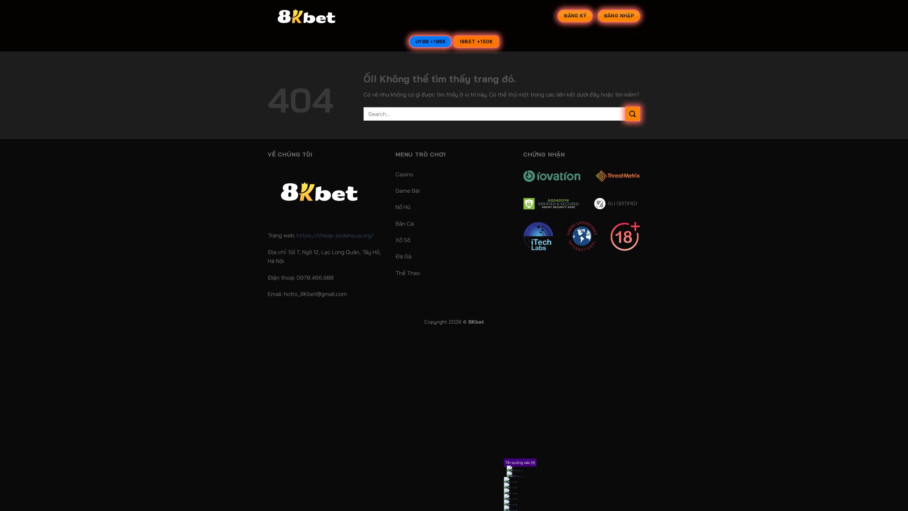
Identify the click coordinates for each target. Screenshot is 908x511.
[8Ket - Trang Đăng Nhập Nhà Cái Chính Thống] (315, 16)
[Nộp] (632, 113)
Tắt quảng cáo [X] (520, 462)
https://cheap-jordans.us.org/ (335, 235)
